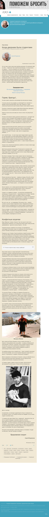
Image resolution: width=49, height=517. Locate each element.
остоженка (23, 450)
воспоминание (14, 448)
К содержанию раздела (22, 457)
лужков (14, 450)
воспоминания (21, 448)
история (10, 450)
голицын (26, 448)
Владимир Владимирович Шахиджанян (14, 503)
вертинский (9, 448)
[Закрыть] (47, 1)
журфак (30, 448)
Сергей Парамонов (16, 56)
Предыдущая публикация (9, 457)
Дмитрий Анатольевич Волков (28, 503)
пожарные (31, 450)
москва (18, 450)
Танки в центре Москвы (18, 92)
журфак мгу (6, 450)
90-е (5, 448)
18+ (48, 10)
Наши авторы (5, 44)
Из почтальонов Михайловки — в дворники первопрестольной (18, 90)
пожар (27, 450)
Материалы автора (30, 442)
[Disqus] (24, 482)
